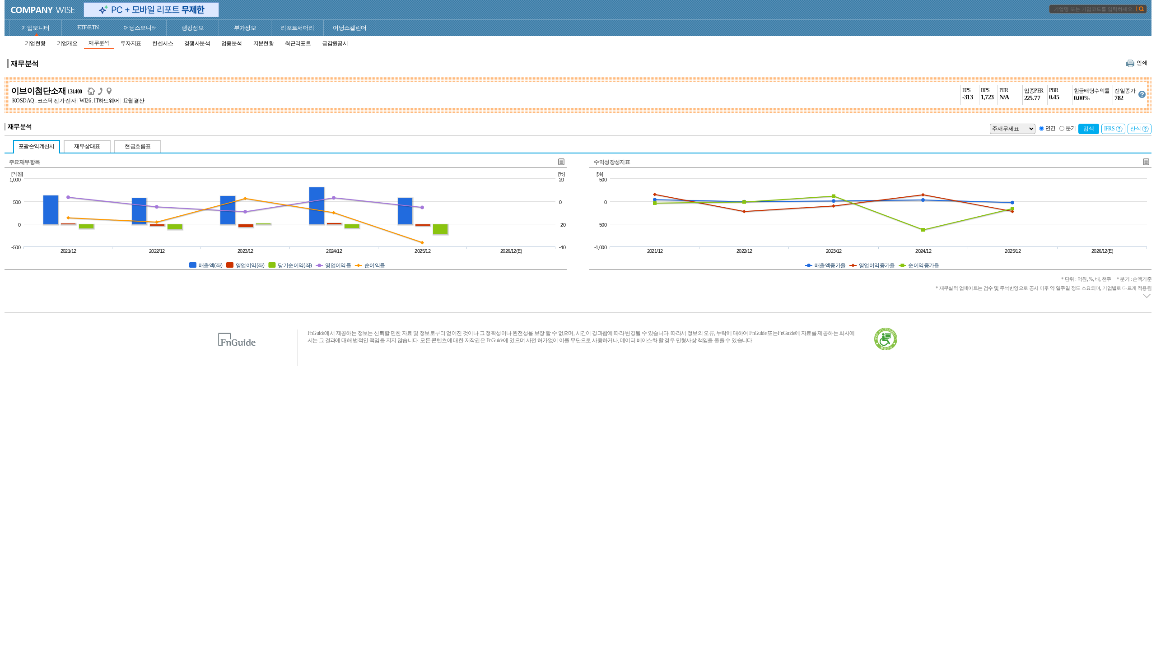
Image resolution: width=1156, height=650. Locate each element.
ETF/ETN (88, 27)
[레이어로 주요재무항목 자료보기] (560, 161)
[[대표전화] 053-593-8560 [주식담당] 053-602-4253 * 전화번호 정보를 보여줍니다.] (102, 91)
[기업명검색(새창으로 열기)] (1141, 8)
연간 (1050, 128)
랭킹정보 (193, 27)
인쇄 (1142, 63)
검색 (1088, 128)
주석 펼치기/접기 (1147, 296)
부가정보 (245, 27)
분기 (1071, 128)
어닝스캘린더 (349, 27)
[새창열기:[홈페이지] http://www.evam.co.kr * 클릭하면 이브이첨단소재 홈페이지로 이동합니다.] (93, 91)
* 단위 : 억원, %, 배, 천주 (1106, 279)
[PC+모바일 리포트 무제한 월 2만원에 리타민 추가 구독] (151, 9)
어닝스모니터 (140, 27)
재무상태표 (87, 146)
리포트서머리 (297, 27)
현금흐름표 (137, 146)
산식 (1135, 128)
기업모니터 (35, 27)
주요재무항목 (24, 162)
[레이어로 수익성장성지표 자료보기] (1145, 161)
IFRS (1109, 128)
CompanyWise (43, 10)
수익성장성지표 (612, 162)
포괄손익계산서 (37, 146)
